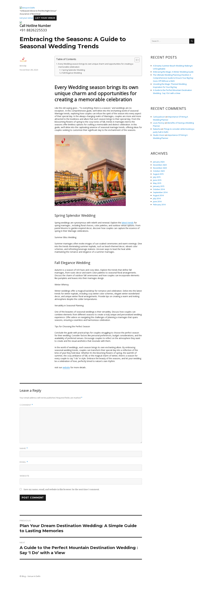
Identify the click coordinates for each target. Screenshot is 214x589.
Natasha (157, 129)
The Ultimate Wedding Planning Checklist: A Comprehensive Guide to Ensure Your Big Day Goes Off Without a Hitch (173, 78)
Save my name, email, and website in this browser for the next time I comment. (61, 489)
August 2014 (158, 195)
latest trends (127, 222)
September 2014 (160, 192)
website (66, 367)
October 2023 (159, 171)
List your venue (26, 18)
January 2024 (158, 161)
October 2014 (159, 189)
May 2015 (157, 183)
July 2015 (157, 177)
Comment (26, 405)
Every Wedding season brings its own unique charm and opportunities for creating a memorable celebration (95, 65)
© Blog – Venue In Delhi (30, 576)
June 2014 (157, 201)
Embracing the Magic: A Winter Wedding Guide (173, 71)
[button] (135, 59)
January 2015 (158, 186)
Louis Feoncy (158, 123)
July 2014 (157, 198)
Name (24, 448)
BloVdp (23, 66)
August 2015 (158, 174)
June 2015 (157, 180)
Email (24, 462)
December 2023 (160, 165)
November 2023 (160, 168)
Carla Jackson (159, 116)
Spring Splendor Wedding (73, 70)
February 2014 (159, 204)
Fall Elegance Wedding (72, 73)
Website (24, 476)
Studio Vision (159, 135)
